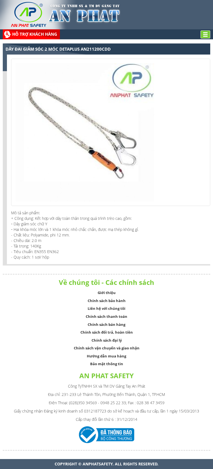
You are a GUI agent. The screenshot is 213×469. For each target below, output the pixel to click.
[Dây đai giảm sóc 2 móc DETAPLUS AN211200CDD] (85, 132)
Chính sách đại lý (107, 340)
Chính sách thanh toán (106, 316)
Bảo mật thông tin (106, 363)
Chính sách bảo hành (107, 300)
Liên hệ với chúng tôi (106, 308)
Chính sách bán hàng (106, 324)
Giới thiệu (107, 292)
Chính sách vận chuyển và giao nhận (107, 348)
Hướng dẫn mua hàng (106, 356)
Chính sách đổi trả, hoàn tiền (106, 332)
